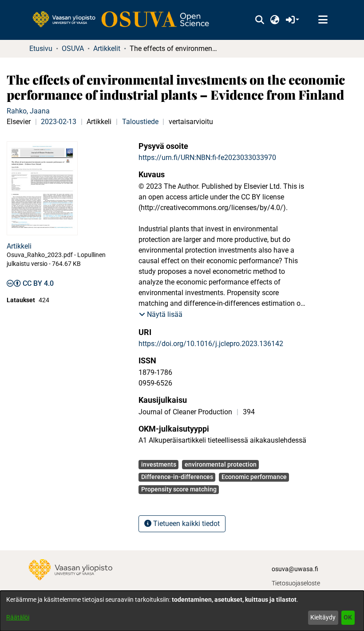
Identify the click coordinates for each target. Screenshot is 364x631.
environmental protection (221, 464)
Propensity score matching (179, 489)
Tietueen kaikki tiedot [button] (185, 523)
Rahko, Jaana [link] (28, 111)
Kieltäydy (323, 617)
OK (348, 617)
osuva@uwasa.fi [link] (295, 569)
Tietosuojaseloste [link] (296, 583)
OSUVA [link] (73, 48)
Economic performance (254, 476)
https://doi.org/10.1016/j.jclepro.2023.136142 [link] (210, 343)
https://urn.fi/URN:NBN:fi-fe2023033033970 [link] (207, 157)
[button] (259, 20)
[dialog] (182, 611)
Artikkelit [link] (106, 48)
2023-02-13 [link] (58, 121)
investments (158, 464)
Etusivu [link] (40, 48)
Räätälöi (17, 617)
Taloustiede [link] (140, 121)
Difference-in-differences (177, 476)
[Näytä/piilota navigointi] (322, 20)
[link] (125, 20)
